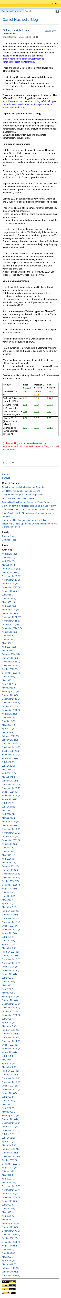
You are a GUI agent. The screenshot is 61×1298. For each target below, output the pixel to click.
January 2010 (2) (10, 1227)
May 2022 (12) (8, 725)
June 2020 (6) (8, 807)
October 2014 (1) (10, 1045)
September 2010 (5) (11, 1197)
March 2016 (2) (9, 993)
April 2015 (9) (8, 1022)
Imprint (55, 3)
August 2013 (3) (9, 1093)
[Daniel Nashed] (9, 1293)
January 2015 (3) (10, 1034)
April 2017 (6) (8, 944)
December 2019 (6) (11, 829)
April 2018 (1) (8, 903)
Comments (7, 463)
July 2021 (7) (8, 762)
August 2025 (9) (9, 591)
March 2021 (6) (9, 777)
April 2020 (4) (8, 814)
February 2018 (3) (10, 911)
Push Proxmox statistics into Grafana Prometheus (24, 487)
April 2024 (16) (9, 647)
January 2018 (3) (10, 915)
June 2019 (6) (8, 851)
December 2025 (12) (11, 576)
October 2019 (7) (10, 836)
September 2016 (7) (11, 970)
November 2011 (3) (11, 1156)
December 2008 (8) (11, 1275)
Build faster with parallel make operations (21, 491)
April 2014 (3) (8, 1063)
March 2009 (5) (9, 1264)
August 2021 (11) (10, 758)
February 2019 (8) (10, 866)
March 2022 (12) (9, 732)
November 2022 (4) (11, 702)
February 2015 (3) (10, 1030)
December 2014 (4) (11, 1037)
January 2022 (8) (10, 740)
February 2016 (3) (10, 996)
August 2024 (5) (9, 632)
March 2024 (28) (9, 650)
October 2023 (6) (10, 669)
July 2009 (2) (8, 1249)
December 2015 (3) (11, 1004)
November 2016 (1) (11, 963)
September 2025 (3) (11, 587)
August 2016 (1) (9, 974)
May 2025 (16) (8, 602)
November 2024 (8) (11, 621)
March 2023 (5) (9, 688)
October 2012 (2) (10, 1127)
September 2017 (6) (11, 929)
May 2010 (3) (8, 1212)
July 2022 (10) (8, 717)
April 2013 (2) (8, 1108)
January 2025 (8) (10, 613)
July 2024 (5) (8, 636)
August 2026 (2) (9, 554)
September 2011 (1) (11, 1164)
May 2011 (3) (8, 1175)
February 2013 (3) (10, 1115)
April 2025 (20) (9, 606)
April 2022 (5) (8, 729)
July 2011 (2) (8, 1171)
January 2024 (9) (10, 658)
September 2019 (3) (11, 840)
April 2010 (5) (8, 1216)
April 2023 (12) (9, 684)
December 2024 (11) (11, 617)
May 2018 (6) (8, 900)
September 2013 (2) (11, 1089)
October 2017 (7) (10, 926)
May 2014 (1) (8, 1060)
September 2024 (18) (12, 628)
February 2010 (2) (10, 1223)
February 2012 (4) (10, 1149)
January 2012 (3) (10, 1153)
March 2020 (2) (9, 818)
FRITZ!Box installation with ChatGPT (18, 498)
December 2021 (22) (11, 743)
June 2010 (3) (8, 1208)
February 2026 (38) (11, 569)
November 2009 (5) (11, 1234)
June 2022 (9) (8, 721)
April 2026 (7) (8, 561)
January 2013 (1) (10, 1119)
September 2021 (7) (11, 755)
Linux (54, 30)
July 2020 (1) (8, 803)
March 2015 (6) (9, 1026)
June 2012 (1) (8, 1138)
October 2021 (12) (10, 751)
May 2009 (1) (8, 1257)
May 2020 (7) (8, 810)
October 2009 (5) (10, 1238)
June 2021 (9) (8, 766)
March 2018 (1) (9, 907)
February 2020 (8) (10, 822)
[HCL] (9, 1281)
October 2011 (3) (9, 1160)
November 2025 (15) (11, 580)
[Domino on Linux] (9, 1285)
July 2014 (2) (8, 1056)
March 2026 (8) (9, 565)
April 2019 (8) (8, 859)
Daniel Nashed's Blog (20, 19)
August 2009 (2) (9, 1246)
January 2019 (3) (10, 870)
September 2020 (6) (11, 795)
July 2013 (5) (8, 1097)
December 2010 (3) (11, 1186)
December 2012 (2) (11, 1123)
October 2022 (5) (10, 706)
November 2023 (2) (11, 665)
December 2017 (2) (11, 918)
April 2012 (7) (8, 1141)
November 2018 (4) (11, 877)
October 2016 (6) (10, 967)
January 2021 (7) (10, 781)
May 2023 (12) (8, 680)
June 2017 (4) (8, 941)
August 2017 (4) (9, 933)
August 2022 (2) (9, 714)
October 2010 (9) (10, 1193)
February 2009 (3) (10, 1268)
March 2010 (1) (9, 1220)
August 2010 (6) (9, 1201)
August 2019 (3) (9, 844)
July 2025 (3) (8, 595)
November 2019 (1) (11, 833)
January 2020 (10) (10, 825)
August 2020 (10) (10, 799)
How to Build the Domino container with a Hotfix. (24, 520)
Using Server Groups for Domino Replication (22, 495)
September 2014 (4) (11, 1048)
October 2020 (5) (10, 792)
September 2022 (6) (11, 710)
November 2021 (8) (11, 747)
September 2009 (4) (11, 1242)
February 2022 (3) (10, 736)
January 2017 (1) (10, 955)
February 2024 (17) (11, 654)
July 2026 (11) (8, 557)
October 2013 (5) (10, 1086)
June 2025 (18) (9, 598)
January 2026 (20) (10, 572)
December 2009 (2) (11, 1231)
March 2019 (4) (9, 862)
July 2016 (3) (8, 978)
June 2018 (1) (8, 896)
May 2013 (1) (8, 1104)
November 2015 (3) (11, 1008)
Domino (48, 30)
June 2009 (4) (8, 1253)
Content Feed (8, 536)
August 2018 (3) (9, 888)
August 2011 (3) (9, 1167)
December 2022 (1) (11, 699)
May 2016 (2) (8, 985)
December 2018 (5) (11, 874)
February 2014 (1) (10, 1071)
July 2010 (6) (8, 1205)
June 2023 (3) (8, 676)
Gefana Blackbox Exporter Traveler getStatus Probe (25, 502)
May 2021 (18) (8, 769)
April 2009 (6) (8, 1260)
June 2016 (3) (8, 981)
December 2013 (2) (11, 1078)
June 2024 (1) (8, 639)
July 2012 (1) (8, 1134)
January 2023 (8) (10, 695)
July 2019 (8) (8, 848)
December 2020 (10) (11, 784)
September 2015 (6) (11, 1015)
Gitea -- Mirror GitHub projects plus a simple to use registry (29, 506)
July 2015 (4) (8, 1019)
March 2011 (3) (9, 1182)
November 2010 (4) (11, 1190)
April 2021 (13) (9, 773)
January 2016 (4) (10, 1000)
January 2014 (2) (10, 1074)
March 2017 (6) (9, 948)
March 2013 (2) (9, 1112)
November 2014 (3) (11, 1041)
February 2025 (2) (10, 610)
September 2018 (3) (11, 885)
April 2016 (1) (8, 989)
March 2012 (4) (9, 1145)
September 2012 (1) (11, 1130)
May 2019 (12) (8, 855)
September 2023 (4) (11, 673)
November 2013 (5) (11, 1082)
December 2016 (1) (11, 959)
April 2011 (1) (8, 1179)
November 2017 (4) (11, 922)
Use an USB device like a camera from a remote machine (28, 509)
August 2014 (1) (9, 1052)
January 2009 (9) (10, 1272)
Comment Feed (9, 540)
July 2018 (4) (8, 892)
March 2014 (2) (9, 1067)
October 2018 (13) (10, 881)
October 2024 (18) (10, 624)
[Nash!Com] (9, 1289)
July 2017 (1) (8, 937)
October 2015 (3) (10, 1011)
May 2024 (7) (8, 643)
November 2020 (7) (11, 788)
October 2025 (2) (10, 583)
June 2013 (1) (8, 1101)
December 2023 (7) (11, 662)
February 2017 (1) (10, 952)
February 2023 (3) (10, 691)
